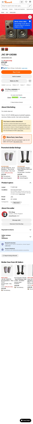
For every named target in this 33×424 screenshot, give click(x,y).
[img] (14, 89)
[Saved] (26, 2)
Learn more (22, 194)
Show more (16, 202)
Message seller (16, 220)
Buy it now (16, 72)
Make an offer (14, 81)
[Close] (29, 21)
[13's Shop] (4, 214)
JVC (12, 196)
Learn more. (20, 130)
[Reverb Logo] (8, 2)
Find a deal (4, 9)
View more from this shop (16, 224)
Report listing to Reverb (17, 102)
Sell (22, 2)
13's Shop (8, 89)
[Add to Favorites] (30, 17)
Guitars (11, 9)
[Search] (30, 6)
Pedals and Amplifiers (19, 9)
